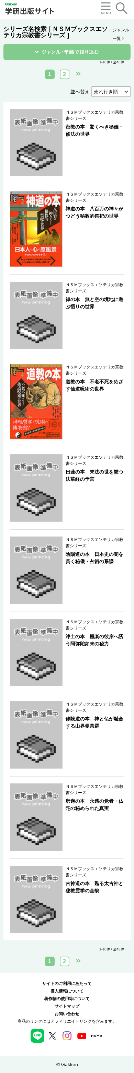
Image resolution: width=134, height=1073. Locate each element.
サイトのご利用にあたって (67, 983)
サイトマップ (67, 1006)
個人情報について (67, 991)
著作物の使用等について (67, 998)
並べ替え (80, 91)
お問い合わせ (67, 1013)
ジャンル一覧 (121, 30)
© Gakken (67, 1064)
